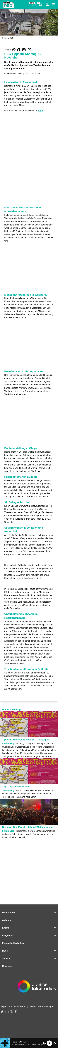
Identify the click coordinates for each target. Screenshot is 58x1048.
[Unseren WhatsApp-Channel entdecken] (2, 1012)
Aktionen (6, 920)
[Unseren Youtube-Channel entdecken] (7, 1012)
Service (6, 958)
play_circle (49, 1043)
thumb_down (44, 1043)
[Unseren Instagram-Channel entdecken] (15, 1012)
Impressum (6, 1006)
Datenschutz (20, 1006)
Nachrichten (8, 912)
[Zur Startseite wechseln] (8, 5)
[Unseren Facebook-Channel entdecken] (11, 1012)
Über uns (7, 966)
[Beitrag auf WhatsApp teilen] (14, 49)
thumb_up (54, 1043)
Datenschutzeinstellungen (41, 1006)
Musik (5, 951)
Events (5, 928)
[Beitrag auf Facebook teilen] (18, 49)
